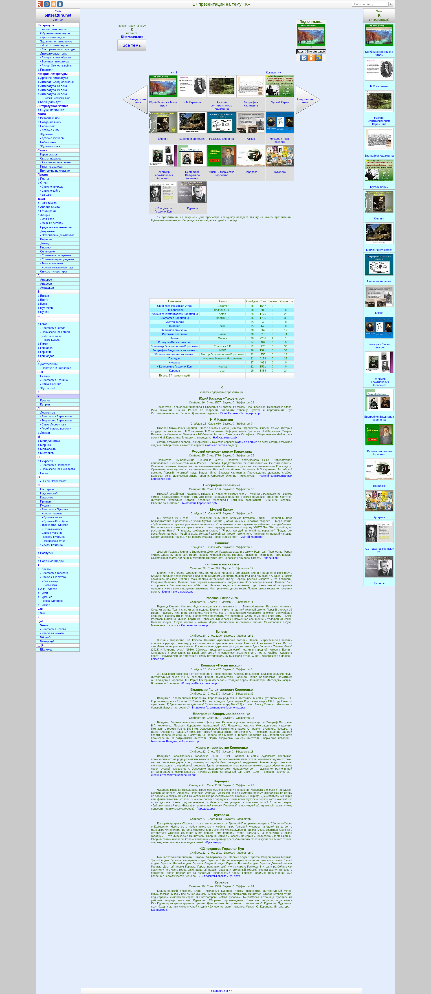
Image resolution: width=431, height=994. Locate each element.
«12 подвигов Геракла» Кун (174, 366)
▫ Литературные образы (55, 57)
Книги (41, 114)
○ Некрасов (45, 461)
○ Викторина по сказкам (53, 170)
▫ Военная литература (54, 61)
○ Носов (42, 473)
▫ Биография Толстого (54, 573)
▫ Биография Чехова (53, 629)
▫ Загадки (46, 194)
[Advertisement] (221, 42)
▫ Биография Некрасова (55, 465)
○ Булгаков (45, 308)
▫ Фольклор (47, 219)
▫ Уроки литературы (52, 37)
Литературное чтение (52, 106)
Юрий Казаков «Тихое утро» (174, 306)
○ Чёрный (44, 637)
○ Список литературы (52, 271)
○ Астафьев (45, 287)
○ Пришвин (44, 501)
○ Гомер (42, 343)
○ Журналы (45, 134)
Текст (41, 199)
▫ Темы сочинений (51, 263)
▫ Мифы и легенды (52, 223)
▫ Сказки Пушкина (51, 544)
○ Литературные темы (52, 53)
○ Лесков (43, 432)
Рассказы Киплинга (174, 334)
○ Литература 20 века (52, 94)
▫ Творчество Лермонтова (56, 420)
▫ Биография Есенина (54, 380)
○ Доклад (43, 243)
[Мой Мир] (47, 4)
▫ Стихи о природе (52, 186)
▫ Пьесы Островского (53, 481)
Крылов (273, 72)
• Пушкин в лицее (52, 517)
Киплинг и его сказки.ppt (177, 591)
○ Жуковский (46, 388)
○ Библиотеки (46, 142)
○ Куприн (43, 404)
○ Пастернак (45, 489)
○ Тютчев (43, 605)
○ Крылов (44, 400)
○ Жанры (43, 215)
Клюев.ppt (157, 659)
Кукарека (174, 362)
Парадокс (174, 358)
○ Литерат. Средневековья (55, 82)
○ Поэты (43, 178)
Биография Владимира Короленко (174, 350)
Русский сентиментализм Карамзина (174, 314)
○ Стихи (42, 182)
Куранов (174, 370)
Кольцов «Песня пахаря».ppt (200, 683)
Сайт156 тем (58, 15)
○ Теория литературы (51, 29)
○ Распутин (45, 553)
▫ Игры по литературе (54, 45)
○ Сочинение (46, 251)
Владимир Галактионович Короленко (174, 346)
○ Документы (46, 231)
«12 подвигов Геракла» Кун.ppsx (219, 876)
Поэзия (42, 174)
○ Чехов (42, 625)
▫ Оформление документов (57, 235)
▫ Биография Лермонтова (56, 416)
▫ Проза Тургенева (51, 600)
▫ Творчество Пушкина (54, 525)
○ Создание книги (49, 122)
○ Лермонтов (46, 412)
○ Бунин (42, 312)
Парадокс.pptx (206, 808)
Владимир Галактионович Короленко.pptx (218, 707)
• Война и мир (50, 581)
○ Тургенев (44, 597)
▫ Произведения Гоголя (55, 332)
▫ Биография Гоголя (52, 328)
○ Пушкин (44, 505)
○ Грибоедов (45, 356)
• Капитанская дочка (53, 541)
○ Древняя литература (52, 78)
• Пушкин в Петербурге (55, 521)
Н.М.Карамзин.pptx (225, 437)
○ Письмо (44, 247)
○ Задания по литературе (54, 41)
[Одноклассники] (53, 4)
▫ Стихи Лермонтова (53, 424)
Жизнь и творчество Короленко (174, 354)
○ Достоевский (47, 364)
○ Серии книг (46, 126)
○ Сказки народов (49, 158)
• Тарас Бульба (50, 340)
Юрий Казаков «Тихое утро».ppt (240, 413)
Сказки (42, 150)
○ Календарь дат (49, 102)
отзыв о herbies (247, 442)
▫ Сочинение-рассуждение (57, 259)
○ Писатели (45, 69)
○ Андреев (44, 283)
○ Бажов (43, 295)
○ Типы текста (47, 203)
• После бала (49, 585)
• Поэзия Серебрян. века (56, 98)
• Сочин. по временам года (57, 267)
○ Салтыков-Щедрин (51, 561)
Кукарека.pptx (215, 842)
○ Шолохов (45, 649)
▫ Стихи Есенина (50, 384)
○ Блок (42, 304)
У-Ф (40, 609)
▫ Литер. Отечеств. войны (56, 65)
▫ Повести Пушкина (52, 536)
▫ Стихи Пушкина (51, 532)
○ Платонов (45, 497)
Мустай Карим (174, 322)
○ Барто (42, 299)
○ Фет (41, 613)
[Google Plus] (40, 4)
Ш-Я (40, 645)
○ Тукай (42, 593)
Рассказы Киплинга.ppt (195, 625)
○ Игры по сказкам (50, 166)
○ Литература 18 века (52, 86)
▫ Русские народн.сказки (55, 162)
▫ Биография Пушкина (54, 509)
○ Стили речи (46, 211)
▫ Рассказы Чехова (52, 633)
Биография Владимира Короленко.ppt (175, 741)
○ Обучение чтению (50, 110)
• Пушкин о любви (52, 529)
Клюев (174, 338)
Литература (45, 25)
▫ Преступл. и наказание (55, 368)
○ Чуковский (45, 641)
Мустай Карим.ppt (251, 536)
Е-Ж (40, 372)
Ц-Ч (40, 621)
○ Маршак (44, 445)
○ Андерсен (45, 279)
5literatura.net (132, 37)
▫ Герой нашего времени (55, 428)
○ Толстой (44, 569)
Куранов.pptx (159, 909)
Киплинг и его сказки (174, 330)
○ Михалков (45, 453)
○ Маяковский (46, 449)
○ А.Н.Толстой (47, 589)
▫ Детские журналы (52, 138)
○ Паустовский (47, 493)
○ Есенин (43, 376)
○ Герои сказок (47, 154)
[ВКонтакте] (60, 4)
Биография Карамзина (174, 318)
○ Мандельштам (48, 441)
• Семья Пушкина (52, 513)
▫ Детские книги (49, 130)
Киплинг (174, 326)
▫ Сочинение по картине (55, 255)
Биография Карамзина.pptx (199, 503)
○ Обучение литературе (53, 33)
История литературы (52, 73)
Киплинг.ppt (271, 558)
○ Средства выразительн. (55, 227)
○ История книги (48, 118)
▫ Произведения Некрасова (57, 469)
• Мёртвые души (51, 336)
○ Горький (44, 352)
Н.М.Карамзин (174, 310)
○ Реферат (44, 239)
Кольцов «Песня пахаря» (174, 342)
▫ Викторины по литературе (57, 49)
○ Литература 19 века (52, 90)
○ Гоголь (43, 324)
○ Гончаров (45, 348)
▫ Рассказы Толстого (53, 577)
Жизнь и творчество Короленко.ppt (173, 775)
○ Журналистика (48, 146)
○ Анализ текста (48, 207)
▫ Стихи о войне (50, 190)
